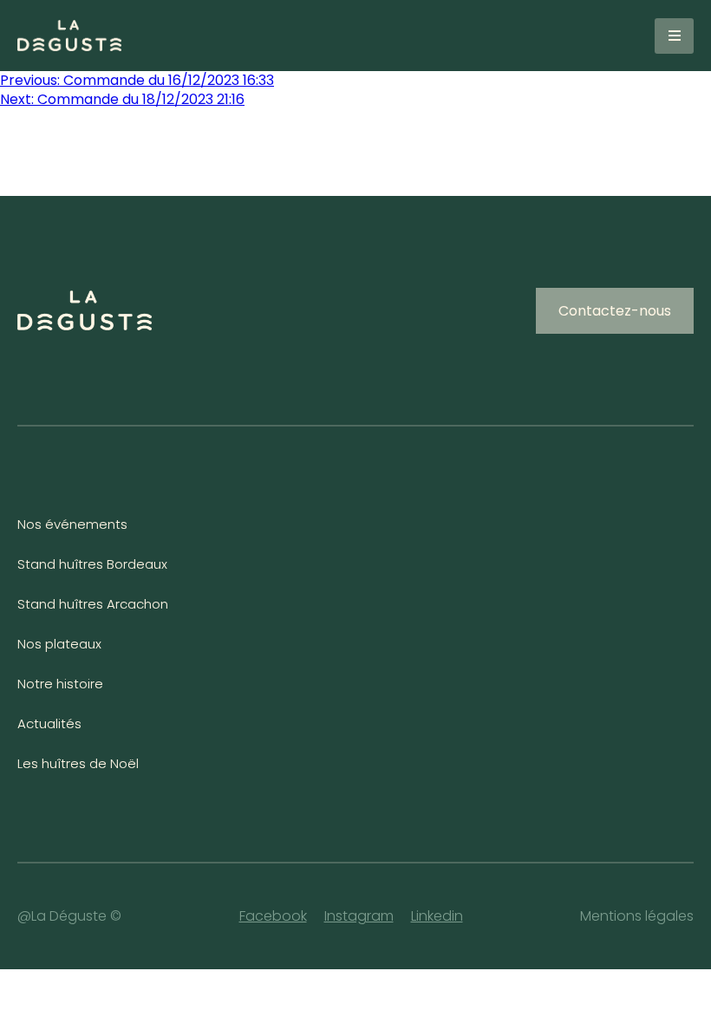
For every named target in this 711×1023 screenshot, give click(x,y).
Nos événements (72, 524)
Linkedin (437, 916)
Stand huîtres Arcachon (92, 604)
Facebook (273, 916)
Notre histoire (60, 683)
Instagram (359, 916)
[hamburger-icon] (674, 36)
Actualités (49, 723)
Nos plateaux (59, 644)
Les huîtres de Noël (78, 763)
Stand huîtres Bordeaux (92, 564)
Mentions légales (637, 916)
